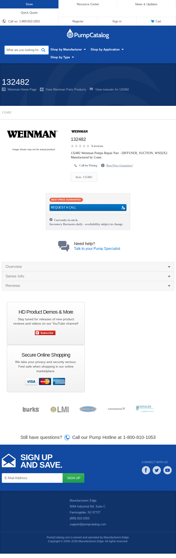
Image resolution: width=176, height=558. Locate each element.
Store (29, 4)
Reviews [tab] (13, 290)
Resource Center (88, 4)
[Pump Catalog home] (88, 33)
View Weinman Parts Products (65, 89)
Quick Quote (29, 12)
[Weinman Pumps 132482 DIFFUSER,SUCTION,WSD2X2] (32, 134)
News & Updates (146, 4)
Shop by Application (98, 49)
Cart (158, 21)
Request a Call (63, 207)
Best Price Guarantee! (122, 165)
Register (77, 21)
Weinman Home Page (22, 89)
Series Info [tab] (15, 280)
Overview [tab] (14, 271)
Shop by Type (53, 57)
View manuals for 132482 (111, 89)
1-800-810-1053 (29, 21)
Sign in (116, 21)
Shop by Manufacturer (60, 49)
